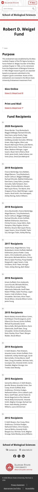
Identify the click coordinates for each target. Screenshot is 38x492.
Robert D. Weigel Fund (13, 93)
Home (5, 48)
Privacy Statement (17, 485)
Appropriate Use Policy (12, 488)
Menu (33, 3)
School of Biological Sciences (19, 14)
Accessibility (29, 488)
